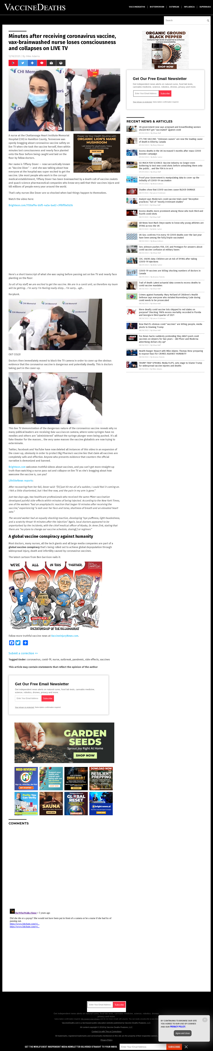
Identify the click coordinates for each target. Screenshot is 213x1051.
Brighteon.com (17, 466)
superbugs (205, 7)
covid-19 (46, 659)
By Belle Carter (156, 157)
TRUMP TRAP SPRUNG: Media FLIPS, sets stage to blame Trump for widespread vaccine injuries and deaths (170, 364)
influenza (189, 7)
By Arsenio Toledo (158, 277)
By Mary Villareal (157, 145)
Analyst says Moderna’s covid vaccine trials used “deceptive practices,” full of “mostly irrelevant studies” (168, 200)
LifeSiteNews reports (21, 480)
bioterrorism (157, 7)
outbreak (174, 7)
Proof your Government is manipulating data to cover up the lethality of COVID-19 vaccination (169, 179)
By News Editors (157, 184)
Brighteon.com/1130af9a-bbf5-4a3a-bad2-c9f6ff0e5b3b (41, 205)
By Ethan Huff (156, 133)
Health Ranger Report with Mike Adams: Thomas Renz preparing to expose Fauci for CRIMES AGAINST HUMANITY (171, 352)
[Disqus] (64, 867)
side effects (92, 659)
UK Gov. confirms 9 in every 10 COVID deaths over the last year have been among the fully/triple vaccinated (170, 236)
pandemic (78, 659)
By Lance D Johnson (157, 193)
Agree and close (183, 1033)
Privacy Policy (106, 1040)
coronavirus (34, 659)
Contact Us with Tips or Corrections (106, 1031)
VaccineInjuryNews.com (64, 635)
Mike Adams (33, 56)
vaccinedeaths (137, 7)
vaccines (105, 659)
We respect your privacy (90, 1019)
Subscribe (174, 1046)
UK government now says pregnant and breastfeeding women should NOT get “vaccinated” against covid (170, 128)
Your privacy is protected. (24, 707)
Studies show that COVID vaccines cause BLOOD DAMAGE (167, 189)
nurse (56, 659)
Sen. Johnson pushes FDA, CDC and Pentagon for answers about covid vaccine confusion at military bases (170, 248)
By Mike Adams (156, 369)
